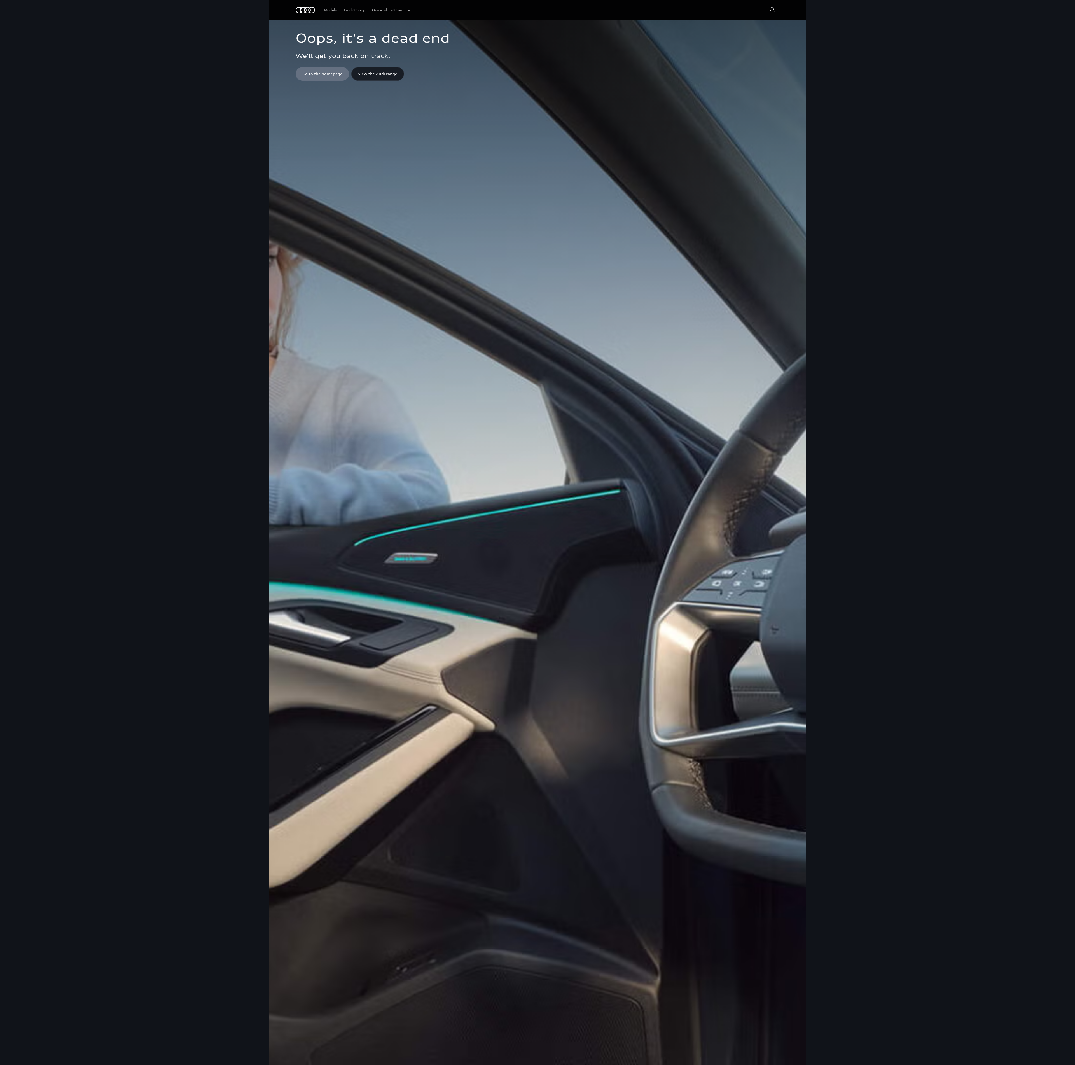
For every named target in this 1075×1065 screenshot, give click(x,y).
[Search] (772, 10)
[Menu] (305, 10)
